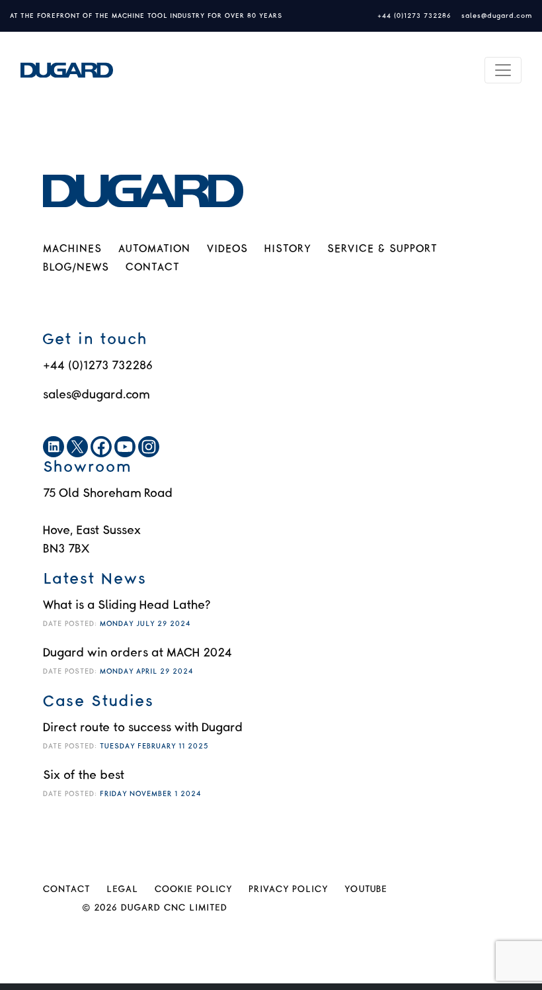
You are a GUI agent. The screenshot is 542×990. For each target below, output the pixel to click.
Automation (154, 249)
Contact (152, 267)
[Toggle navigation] (503, 70)
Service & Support (382, 249)
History (287, 249)
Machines (72, 249)
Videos (227, 249)
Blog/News (76, 267)
